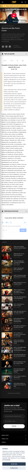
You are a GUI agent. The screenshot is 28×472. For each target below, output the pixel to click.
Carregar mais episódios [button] (14, 393)
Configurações (14, 468)
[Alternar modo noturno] (22, 2)
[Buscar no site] (25, 2)
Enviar (14, 426)
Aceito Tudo (14, 464)
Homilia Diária (5, 25)
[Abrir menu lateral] (2, 2)
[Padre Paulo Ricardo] (14, 2)
